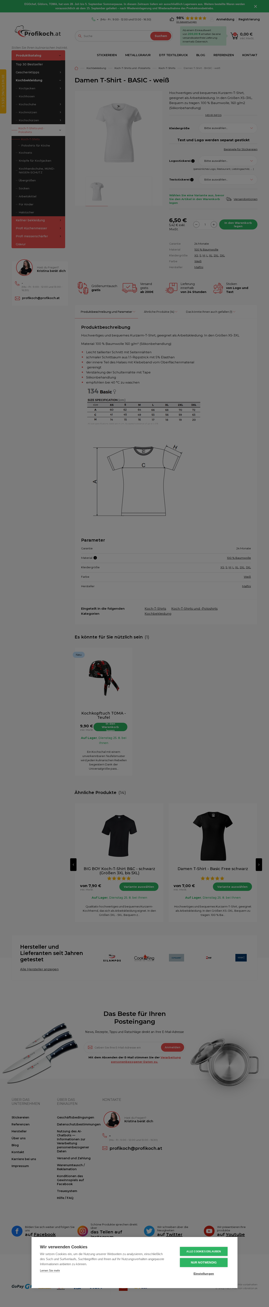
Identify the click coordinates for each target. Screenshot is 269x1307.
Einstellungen (204, 1273)
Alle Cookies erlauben (203, 1251)
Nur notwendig (204, 1262)
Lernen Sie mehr (50, 1270)
